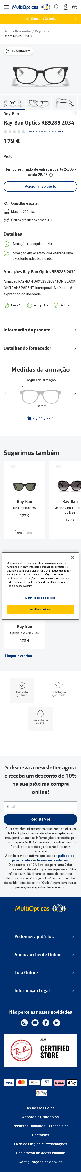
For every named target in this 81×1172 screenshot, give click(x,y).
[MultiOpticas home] (40, 908)
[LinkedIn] (56, 1022)
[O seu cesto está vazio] (74, 7)
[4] (46, 418)
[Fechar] (73, 558)
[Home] (31, 7)
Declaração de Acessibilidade (40, 1153)
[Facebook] (46, 1022)
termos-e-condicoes (52, 860)
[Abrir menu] (6, 7)
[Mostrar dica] (51, 175)
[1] (30, 418)
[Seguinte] (74, 18)
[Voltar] (6, 18)
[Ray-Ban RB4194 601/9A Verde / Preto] (19, 532)
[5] (51, 418)
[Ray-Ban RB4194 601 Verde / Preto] (29, 532)
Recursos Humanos (29, 1126)
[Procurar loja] (65, 7)
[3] (40, 418)
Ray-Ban (41, 31)
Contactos (40, 1135)
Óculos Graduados (18, 31)
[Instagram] (24, 1022)
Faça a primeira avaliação (46, 131)
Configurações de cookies (41, 1162)
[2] (35, 418)
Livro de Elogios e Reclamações (40, 1144)
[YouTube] (35, 1022)
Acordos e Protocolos (40, 1117)
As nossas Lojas (40, 1108)
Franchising (59, 1126)
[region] (40, 586)
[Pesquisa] (56, 7)
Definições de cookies (40, 597)
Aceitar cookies (40, 609)
